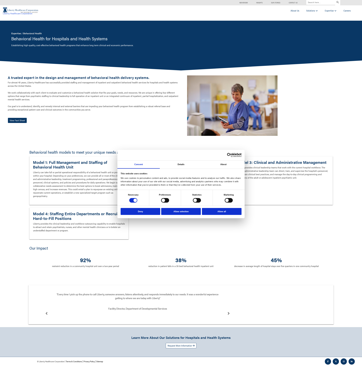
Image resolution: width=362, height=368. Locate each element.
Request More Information (180, 345)
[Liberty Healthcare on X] (336, 361)
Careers (347, 10)
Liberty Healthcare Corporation (17, 13)
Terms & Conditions (74, 361)
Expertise (329, 10)
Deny (140, 211)
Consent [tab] (138, 164)
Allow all (221, 211)
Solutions (310, 10)
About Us (295, 10)
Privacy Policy (89, 361)
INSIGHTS (259, 3)
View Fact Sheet (17, 120)
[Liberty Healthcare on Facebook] (328, 361)
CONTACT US (293, 3)
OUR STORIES (275, 3)
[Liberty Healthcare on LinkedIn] (352, 361)
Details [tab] (181, 164)
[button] (47, 313)
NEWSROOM (243, 3)
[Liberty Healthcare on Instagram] (344, 361)
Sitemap (99, 361)
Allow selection (181, 211)
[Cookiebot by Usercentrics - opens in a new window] (229, 155)
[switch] (165, 200)
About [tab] (223, 164)
